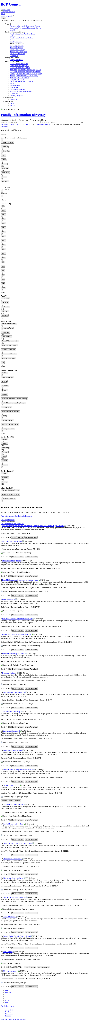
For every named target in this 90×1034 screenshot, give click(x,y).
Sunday (4, 465)
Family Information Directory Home (22, 34)
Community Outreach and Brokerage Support (25, 28)
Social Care (14, 88)
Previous (8, 992)
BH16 (3, 236)
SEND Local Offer (23, 78)
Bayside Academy (8, 599)
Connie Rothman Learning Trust (14, 897)
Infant (3, 155)
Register (12, 105)
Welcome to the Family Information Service (25, 26)
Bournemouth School (9, 673)
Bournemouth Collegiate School (13, 654)
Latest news (14, 56)
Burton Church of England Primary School (18, 770)
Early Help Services (16, 46)
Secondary (5, 168)
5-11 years (5, 311)
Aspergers (5, 386)
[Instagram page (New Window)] (17, 1006)
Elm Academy (8, 952)
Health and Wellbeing (17, 54)
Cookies (8, 1012)
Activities (13, 40)
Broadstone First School (11, 731)
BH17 (3, 240)
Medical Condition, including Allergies (13, 403)
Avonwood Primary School (11, 561)
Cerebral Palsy (6, 407)
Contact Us (11, 98)
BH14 (3, 227)
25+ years (5, 302)
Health (12, 84)
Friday (4, 456)
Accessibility (9, 1010)
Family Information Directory (20, 44)
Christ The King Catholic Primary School (17, 843)
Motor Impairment (7, 377)
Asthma (4, 381)
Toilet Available (6, 336)
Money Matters (15, 86)
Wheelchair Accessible (9, 324)
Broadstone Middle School (12, 750)
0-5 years (5, 315)
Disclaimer (9, 1014)
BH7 (3, 275)
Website (20, 537)
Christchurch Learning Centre (13, 878)
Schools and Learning (17, 50)
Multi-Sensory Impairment (10, 424)
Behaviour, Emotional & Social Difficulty (14, 398)
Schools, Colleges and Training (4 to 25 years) (26, 74)
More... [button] (3, 292)
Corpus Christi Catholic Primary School (17, 936)
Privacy (8, 1016)
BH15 (3, 232)
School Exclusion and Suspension (12, 524)
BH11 (3, 214)
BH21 (3, 253)
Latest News (14, 30)
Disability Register (16, 95)
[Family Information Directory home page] (13, 1020)
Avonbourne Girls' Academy (12, 541)
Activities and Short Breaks (19, 78)
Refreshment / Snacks (9, 354)
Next (7, 1000)
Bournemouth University (11, 712)
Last (6, 1002)
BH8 (3, 279)
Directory (28, 124)
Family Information (7, 1006)
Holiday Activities (16, 42)
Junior (4, 159)
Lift (3, 362)
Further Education (7, 142)
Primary (4, 164)
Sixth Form (5, 172)
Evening (4, 473)
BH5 (3, 266)
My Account (10, 103)
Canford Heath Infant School (13, 804)
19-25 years (5, 298)
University (5, 181)
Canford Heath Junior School (13, 824)
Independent (6, 151)
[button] (45, 130)
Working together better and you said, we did (25, 70)
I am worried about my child (19, 66)
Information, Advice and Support (21, 91)
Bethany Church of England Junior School (17, 619)
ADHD (4, 416)
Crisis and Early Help (17, 90)
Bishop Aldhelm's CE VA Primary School (16, 634)
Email (14, 537)
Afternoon (5, 477)
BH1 (3, 206)
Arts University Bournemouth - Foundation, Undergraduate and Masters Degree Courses (33, 526)
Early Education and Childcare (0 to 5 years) (25, 72)
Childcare (13, 36)
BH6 (3, 271)
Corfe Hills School (9, 917)
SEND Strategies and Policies (20, 68)
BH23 (3, 258)
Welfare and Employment (18, 52)
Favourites (4, 126)
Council (11, 4)
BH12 (3, 219)
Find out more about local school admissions (16, 516)
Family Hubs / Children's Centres (21, 38)
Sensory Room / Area (8, 358)
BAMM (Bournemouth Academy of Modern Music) (20, 580)
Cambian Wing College (11, 785)
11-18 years (5, 307)
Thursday (5, 452)
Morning (4, 482)
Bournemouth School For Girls (14, 692)
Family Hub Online (14, 59)
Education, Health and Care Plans (21, 82)
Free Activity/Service (8, 499)
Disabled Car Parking (8, 349)
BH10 (3, 210)
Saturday (4, 460)
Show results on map (8, 520)
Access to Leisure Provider (10, 494)
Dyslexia (4, 373)
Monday (4, 439)
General (23, 27)
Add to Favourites (31, 537)
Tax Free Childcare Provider (10, 490)
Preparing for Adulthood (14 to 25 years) (24, 76)
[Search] (82, 122)
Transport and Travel (17, 80)
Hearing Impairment (8, 429)
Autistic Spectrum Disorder (10, 411)
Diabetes (4, 394)
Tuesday (4, 443)
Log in (12, 103)
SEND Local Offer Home (19, 64)
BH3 (3, 262)
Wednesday (5, 448)
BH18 (3, 245)
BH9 (3, 283)
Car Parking (5, 332)
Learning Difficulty (7, 420)
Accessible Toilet (7, 328)
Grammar (5, 147)
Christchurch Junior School (12, 859)
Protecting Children (16, 48)
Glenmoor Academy (10, 971)
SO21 (3, 288)
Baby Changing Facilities (10, 345)
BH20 (3, 249)
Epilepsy (4, 390)
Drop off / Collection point (10, 341)
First (6, 990)
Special (4, 177)
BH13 (3, 223)
